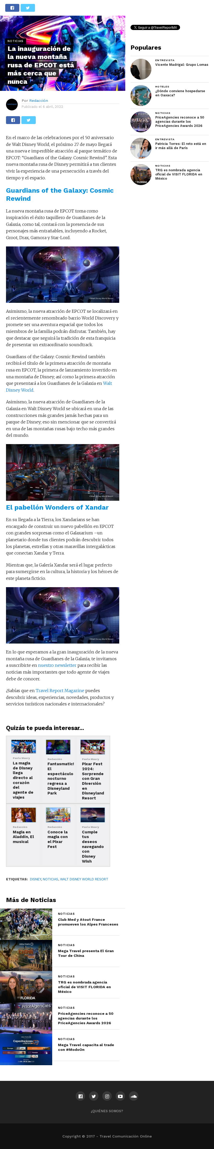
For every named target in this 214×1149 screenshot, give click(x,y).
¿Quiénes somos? (107, 1111)
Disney (35, 879)
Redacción (38, 100)
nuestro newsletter (57, 665)
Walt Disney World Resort (84, 879)
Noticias (50, 879)
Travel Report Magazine (60, 690)
